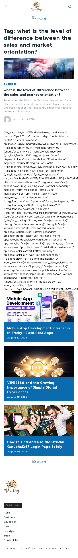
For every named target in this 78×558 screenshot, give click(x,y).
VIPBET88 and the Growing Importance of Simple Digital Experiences (32, 387)
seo (15, 119)
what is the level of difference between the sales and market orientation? (36, 92)
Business (10, 84)
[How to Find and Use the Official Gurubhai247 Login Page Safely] (39, 420)
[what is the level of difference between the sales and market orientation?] (39, 68)
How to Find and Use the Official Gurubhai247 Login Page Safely (35, 444)
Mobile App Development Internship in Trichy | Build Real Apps (38, 330)
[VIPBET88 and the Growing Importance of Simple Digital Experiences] (39, 361)
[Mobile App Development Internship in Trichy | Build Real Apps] (39, 306)
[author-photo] (8, 119)
